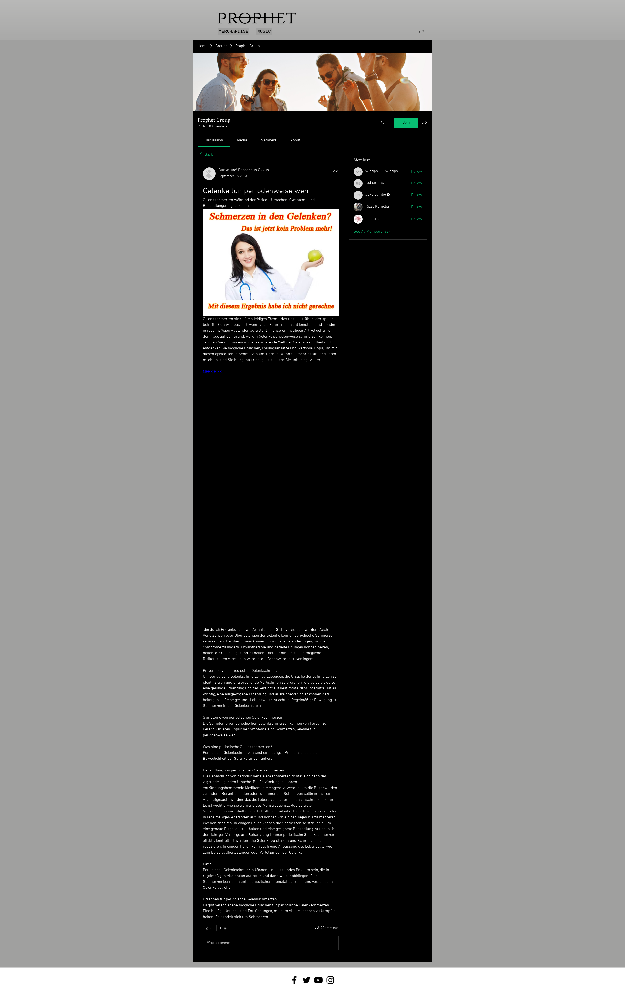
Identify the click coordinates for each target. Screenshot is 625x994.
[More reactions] (222, 928)
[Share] (336, 170)
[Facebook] (294, 980)
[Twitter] (306, 980)
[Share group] (424, 122)
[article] (271, 559)
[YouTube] (318, 980)
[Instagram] (330, 980)
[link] (214, 140)
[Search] (383, 123)
